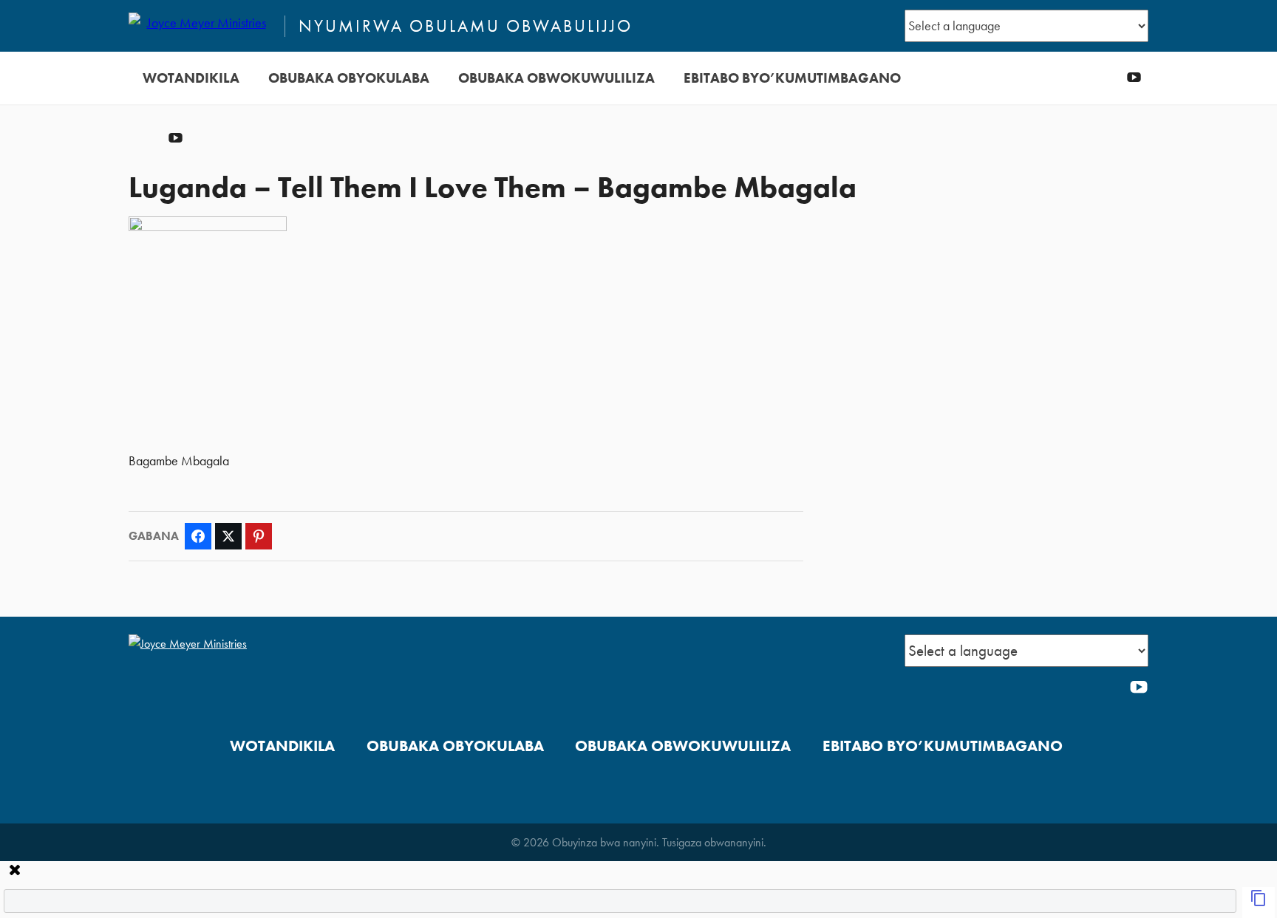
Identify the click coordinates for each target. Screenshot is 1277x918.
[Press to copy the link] (1258, 902)
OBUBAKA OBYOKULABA (348, 78)
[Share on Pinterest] (258, 536)
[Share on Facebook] (198, 536)
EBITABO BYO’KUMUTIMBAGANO (792, 78)
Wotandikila (191, 78)
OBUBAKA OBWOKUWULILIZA (556, 78)
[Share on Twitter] (228, 536)
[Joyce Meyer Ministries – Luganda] (200, 26)
